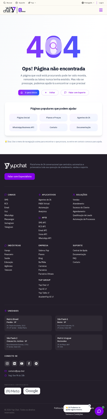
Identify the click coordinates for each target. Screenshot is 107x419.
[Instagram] (7, 363)
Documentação (79, 254)
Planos (41, 254)
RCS (6, 203)
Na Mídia (42, 262)
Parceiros (43, 270)
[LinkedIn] (14, 363)
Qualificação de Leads (82, 215)
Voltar (52, 92)
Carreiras (43, 266)
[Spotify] (36, 363)
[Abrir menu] (101, 10)
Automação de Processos (84, 219)
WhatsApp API (45, 238)
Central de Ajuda (80, 250)
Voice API (43, 234)
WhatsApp (9, 215)
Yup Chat (43, 285)
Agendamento (79, 211)
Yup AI (41, 289)
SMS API (42, 222)
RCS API (42, 226)
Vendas (76, 199)
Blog (41, 258)
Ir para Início (31, 92)
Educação (8, 262)
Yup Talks (43, 293)
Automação (44, 207)
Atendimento (78, 203)
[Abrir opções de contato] (99, 411)
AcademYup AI (45, 297)
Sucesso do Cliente (81, 207)
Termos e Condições (74, 414)
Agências (8, 266)
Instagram (9, 223)
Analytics (43, 211)
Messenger (9, 219)
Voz (6, 211)
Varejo (7, 250)
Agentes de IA (45, 199)
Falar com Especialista (19, 176)
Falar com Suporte (77, 92)
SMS (6, 199)
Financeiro (8, 254)
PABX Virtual (44, 203)
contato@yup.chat (16, 371)
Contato (76, 262)
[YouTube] (22, 363)
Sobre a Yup (44, 250)
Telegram (8, 227)
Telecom (8, 270)
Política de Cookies (62, 408)
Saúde (7, 258)
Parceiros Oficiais (46, 274)
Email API (43, 230)
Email (6, 207)
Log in (101, 3)
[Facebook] (29, 363)
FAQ (74, 258)
